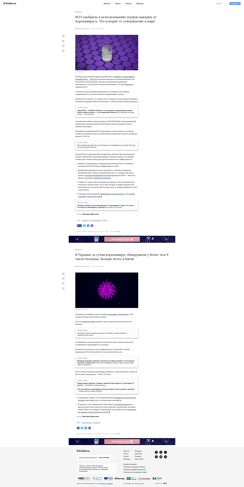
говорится (128, 84)
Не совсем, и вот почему (105, 206)
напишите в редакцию (107, 483)
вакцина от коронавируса (92, 220)
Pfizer (105, 220)
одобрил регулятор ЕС (102, 178)
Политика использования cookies (135, 472)
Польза (128, 3)
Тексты (118, 3)
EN (220, 3)
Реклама (138, 456)
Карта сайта (139, 459)
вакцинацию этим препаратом (112, 194)
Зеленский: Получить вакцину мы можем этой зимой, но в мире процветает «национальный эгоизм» (102, 334)
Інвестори (138, 454)
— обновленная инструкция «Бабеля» (106, 390)
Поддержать (235, 3)
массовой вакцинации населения (98, 175)
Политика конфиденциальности (134, 469)
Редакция (138, 451)
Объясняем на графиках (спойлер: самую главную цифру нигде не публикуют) (106, 362)
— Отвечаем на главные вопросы (105, 384)
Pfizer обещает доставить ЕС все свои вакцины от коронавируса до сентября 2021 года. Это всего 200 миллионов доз (106, 146)
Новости (107, 3)
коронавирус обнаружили (118, 314)
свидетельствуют (89, 321)
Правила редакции (130, 464)
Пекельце (140, 3)
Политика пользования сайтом (134, 467)
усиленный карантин (122, 404)
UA (217, 3)
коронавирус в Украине (91, 422)
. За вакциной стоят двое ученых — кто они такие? (105, 112)
